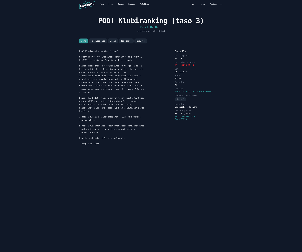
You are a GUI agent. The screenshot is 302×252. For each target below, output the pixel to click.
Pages (111, 4)
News (102, 4)
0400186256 (181, 119)
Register (214, 4)
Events (121, 4)
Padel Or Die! (151, 27)
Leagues (131, 4)
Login (203, 4)
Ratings (145, 4)
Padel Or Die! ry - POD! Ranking (193, 91)
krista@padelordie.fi (187, 116)
